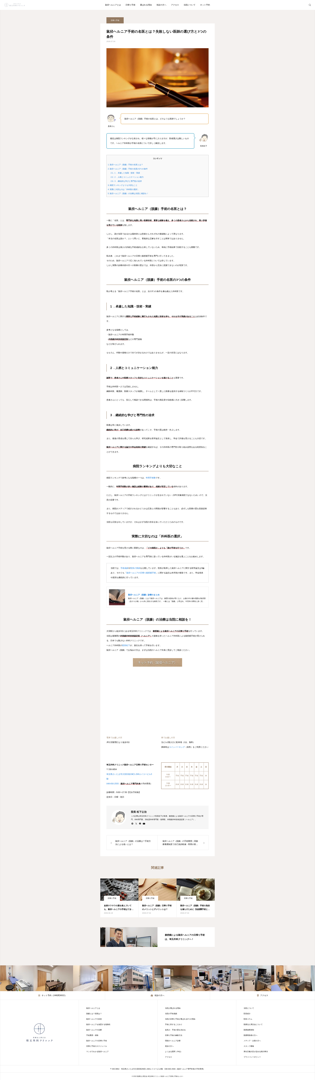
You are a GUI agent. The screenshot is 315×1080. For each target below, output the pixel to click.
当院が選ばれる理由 (173, 1008)
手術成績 (124, 568)
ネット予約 (205, 5)
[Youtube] (144, 823)
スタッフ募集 (249, 1046)
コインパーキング (177, 747)
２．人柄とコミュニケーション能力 (127, 177)
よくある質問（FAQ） (173, 1051)
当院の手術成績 (171, 1013)
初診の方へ (161, 5)
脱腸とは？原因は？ (94, 1013)
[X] (136, 823)
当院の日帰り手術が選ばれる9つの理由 (180, 1019)
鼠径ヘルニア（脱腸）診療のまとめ (144, 595)
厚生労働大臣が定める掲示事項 (256, 1051)
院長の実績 (135, 568)
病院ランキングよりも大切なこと (122, 185)
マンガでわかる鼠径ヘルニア (97, 1051)
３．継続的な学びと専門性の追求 (126, 181)
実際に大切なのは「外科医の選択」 (123, 189)
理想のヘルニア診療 (173, 1041)
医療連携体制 (249, 1030)
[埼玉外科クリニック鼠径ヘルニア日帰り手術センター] (14, 5)
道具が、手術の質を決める (175, 1030)
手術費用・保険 (92, 1035)
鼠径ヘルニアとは (113, 5)
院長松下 (126, 645)
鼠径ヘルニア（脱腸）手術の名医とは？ (125, 165)
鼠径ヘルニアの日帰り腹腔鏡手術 (141, 573)
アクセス (175, 5)
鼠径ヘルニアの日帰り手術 (96, 1041)
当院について (189, 5)
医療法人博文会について (253, 1024)
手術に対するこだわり (173, 1024)
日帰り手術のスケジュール (96, 1046)
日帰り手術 (130, 5)
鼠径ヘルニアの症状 (94, 1019)
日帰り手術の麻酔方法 (173, 1035)
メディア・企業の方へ (252, 1041)
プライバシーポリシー (252, 1057)
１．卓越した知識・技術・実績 (125, 173)
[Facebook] (140, 823)
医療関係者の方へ (250, 1035)
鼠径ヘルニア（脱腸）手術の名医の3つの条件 (128, 169)
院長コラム (248, 1019)
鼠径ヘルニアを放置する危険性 (98, 1024)
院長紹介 (247, 1013)
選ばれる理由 (146, 5)
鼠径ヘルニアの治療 (94, 1030)
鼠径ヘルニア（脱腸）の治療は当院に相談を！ (128, 193)
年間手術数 (151, 478)
